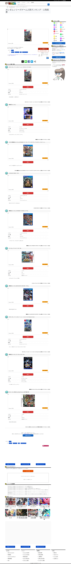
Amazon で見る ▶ (45, 120)
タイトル (24, 2)
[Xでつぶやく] (23, 61)
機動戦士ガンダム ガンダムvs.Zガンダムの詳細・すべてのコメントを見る (39, 389)
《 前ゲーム (10, 464)
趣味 (62, 34)
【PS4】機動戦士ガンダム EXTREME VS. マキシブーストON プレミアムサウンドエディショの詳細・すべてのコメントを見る (32, 170)
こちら (9, 55)
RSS (8, 560)
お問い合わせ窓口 (41, 558)
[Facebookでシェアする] (29, 61)
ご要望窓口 (40, 556)
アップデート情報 (41, 560)
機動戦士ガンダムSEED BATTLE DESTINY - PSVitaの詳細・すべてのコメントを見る (38, 314)
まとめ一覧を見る (26, 558)
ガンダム (12, 52)
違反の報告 (40, 552)
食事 (56, 36)
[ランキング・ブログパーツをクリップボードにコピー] (35, 61)
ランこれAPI (56, 556)
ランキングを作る (26, 554)
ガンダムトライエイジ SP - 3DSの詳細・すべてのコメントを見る (41, 283)
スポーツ (56, 31)
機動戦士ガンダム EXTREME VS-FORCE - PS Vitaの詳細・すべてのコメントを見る (38, 245)
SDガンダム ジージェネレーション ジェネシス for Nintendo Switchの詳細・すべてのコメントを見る (36, 351)
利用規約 (9, 554)
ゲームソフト (17, 52)
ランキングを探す (26, 552)
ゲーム (12, 50)
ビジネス (63, 38)
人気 (20, 52)
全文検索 (32, 2)
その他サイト (56, 558)
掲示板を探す (25, 556)
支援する (55, 552)
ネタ (56, 38)
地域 (62, 40)
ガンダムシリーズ (25, 52)
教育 (56, 40)
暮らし (63, 36)
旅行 (62, 31)
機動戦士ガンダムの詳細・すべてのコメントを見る (43, 139)
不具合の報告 (40, 554)
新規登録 (63, 64)
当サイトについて (11, 552)
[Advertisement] (28, 21)
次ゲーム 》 (40, 464)
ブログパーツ (56, 554)
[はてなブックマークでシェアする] (32, 61)
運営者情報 (10, 558)
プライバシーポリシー (12, 556)
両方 (19, 2)
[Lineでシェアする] (26, 61)
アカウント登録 (25, 560)
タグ (28, 2)
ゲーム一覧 (25, 464)
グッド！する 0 (46, 445)
